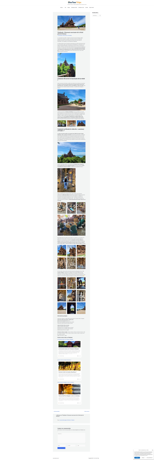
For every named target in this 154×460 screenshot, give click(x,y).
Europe (61, 7)
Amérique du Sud (81, 7)
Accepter (137, 457)
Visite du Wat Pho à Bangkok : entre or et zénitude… (65, 382)
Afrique (68, 7)
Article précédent (56, 411)
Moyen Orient (91, 7)
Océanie (86, 7)
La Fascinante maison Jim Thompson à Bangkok (65, 339)
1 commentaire (59, 35)
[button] (152, 450)
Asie (65, 7)
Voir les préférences (149, 457)
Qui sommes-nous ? (56, 458)
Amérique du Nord (74, 7)
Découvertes (65, 35)
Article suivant (87, 411)
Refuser (143, 457)
